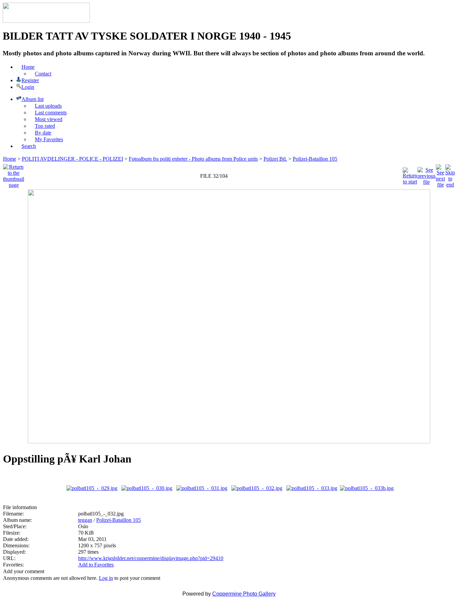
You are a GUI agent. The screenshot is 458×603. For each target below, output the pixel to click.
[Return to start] (410, 174)
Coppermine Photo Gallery (244, 594)
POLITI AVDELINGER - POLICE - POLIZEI (72, 159)
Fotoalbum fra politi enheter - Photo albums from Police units (193, 159)
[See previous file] (426, 174)
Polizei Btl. (275, 159)
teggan (85, 520)
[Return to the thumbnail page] (13, 174)
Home (9, 159)
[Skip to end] (450, 174)
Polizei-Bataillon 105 (315, 159)
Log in (106, 578)
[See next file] (440, 174)
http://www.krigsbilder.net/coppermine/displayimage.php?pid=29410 (150, 558)
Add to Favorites (96, 564)
